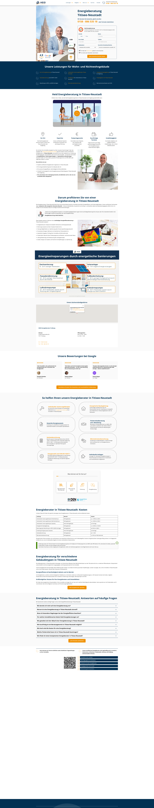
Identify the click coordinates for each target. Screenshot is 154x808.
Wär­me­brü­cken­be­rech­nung (74, 83)
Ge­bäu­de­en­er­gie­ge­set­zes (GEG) (50, 151)
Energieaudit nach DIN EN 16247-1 (59, 454)
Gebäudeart (81, 45)
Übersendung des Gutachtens (87, 669)
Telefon (100, 39)
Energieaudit (71, 77)
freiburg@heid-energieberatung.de (78, 309)
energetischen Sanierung (61, 410)
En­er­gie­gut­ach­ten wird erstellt (87, 666)
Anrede (80, 34)
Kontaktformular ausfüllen (87, 657)
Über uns (85, 2)
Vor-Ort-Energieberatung (45, 72)
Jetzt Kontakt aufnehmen (77, 640)
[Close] (83, 305)
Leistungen (68, 2)
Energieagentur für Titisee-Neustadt (105, 77)
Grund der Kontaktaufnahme (105, 45)
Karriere (92, 2)
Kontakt (98, 2)
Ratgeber (77, 2)
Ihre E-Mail (81, 39)
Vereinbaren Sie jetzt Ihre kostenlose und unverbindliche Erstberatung (77, 387)
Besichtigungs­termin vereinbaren (88, 660)
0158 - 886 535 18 (87, 21)
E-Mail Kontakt (44, 342)
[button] (61, 487)
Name (99, 34)
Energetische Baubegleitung (103, 72)
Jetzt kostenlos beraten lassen (97, 56)
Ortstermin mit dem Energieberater (89, 663)
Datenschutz (89, 50)
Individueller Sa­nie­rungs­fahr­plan (59, 407)
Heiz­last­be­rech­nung (44, 77)
